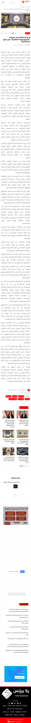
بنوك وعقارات (11, 705)
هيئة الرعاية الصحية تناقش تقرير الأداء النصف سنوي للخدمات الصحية (8, 458)
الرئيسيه (28, 6)
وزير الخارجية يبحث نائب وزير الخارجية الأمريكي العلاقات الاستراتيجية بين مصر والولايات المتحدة (17, 645)
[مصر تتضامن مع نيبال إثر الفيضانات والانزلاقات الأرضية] (8, 434)
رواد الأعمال (10, 708)
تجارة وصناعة (19, 708)
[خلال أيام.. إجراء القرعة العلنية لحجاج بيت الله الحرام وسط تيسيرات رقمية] (22, 451)
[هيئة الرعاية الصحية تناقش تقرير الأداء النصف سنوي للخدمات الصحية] (8, 451)
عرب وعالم (6, 711)
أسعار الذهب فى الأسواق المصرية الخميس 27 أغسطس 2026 (17, 622)
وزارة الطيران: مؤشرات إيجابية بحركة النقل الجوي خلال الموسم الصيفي (23, 422)
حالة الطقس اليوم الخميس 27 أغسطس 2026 (18, 639)
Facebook (21, 396)
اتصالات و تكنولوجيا (21, 711)
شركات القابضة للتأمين (24, 393)
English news (9, 714)
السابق (26, 466)
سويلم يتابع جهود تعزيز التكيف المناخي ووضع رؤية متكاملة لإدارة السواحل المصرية (17, 651)
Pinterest (20, 399)
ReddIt (26, 399)
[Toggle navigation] (3, 2)
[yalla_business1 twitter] (20, 594)
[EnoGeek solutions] (11, 722)
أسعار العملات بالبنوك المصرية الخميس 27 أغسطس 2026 (18, 628)
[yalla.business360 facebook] (23, 594)
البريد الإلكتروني (12, 399)
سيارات (4, 705)
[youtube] (13, 594)
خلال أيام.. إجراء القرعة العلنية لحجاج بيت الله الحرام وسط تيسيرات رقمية (23, 459)
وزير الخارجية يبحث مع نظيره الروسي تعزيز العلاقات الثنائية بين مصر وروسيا (22, 442)
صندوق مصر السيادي (22, 390)
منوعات (12, 711)
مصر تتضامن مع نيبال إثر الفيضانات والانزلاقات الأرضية (8, 441)
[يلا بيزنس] (25, 2)
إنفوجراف (22, 714)
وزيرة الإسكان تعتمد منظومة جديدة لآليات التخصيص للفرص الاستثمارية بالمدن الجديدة (9, 423)
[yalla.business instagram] (9, 594)
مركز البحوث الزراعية (12, 390)
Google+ (8, 396)
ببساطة (16, 714)
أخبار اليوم (23, 7)
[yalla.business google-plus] (17, 594)
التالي (21, 466)
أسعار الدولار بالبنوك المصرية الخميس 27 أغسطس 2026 (17, 634)
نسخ (16, 486)
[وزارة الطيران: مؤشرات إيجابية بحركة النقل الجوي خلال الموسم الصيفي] (22, 415)
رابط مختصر (15, 478)
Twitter (14, 396)
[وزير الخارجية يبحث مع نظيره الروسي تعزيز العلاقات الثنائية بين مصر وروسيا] (22, 434)
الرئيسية (25, 705)
